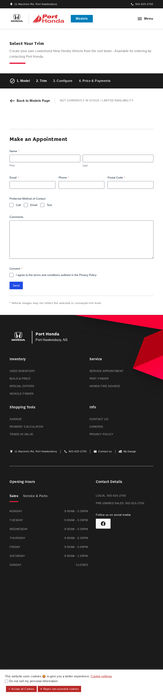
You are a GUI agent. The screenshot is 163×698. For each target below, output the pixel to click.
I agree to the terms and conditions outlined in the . (56, 275)
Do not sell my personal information (33, 681)
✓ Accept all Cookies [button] (21, 688)
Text (49, 205)
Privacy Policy (87, 275)
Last (85, 165)
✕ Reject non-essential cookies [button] (59, 688)
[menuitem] (42, 376)
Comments (16, 216)
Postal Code (116, 177)
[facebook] (103, 524)
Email (14, 177)
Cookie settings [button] (101, 676)
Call (18, 205)
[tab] (14, 496)
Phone (64, 177)
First (12, 165)
